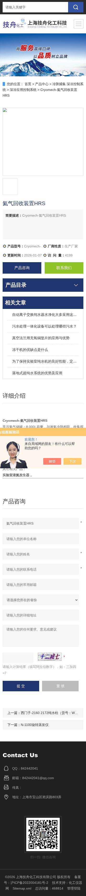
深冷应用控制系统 (23, 90)
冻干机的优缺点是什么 (30, 350)
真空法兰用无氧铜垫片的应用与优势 (41, 338)
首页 (28, 84)
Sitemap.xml (22, 888)
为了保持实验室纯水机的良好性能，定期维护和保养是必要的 (45, 361)
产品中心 (41, 84)
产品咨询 (22, 268)
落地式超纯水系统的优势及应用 (37, 373)
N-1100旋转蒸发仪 (34, 725)
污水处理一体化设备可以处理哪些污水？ (44, 326)
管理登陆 (74, 888)
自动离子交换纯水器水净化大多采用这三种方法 (45, 315)
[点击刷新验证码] (50, 657)
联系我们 (64, 268)
